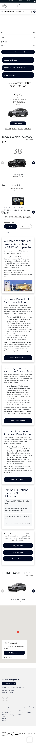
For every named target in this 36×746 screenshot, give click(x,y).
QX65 (24, 395)
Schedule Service (17, 191)
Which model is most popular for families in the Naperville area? (16, 510)
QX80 (15, 397)
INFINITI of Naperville (4, 735)
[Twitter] (6, 699)
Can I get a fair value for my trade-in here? (17, 518)
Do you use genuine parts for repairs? (18, 524)
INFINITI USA (33, 734)
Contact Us (9, 684)
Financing (21, 707)
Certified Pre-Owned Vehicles (5, 719)
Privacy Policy (8, 734)
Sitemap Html (21, 734)
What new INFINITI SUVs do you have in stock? (17, 503)
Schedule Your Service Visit (18, 480)
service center (23, 440)
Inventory (5, 707)
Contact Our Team (18, 559)
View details (18, 124)
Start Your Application (18, 421)
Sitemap (16, 734)
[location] (34, 1)
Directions (29, 713)
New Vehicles (5, 710)
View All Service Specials (17, 189)
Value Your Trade (18, 553)
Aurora (12, 273)
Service (12, 707)
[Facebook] (3, 699)
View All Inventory (29, 140)
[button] (18, 633)
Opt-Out (29, 734)
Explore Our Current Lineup (18, 358)
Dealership (30, 707)
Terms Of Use (12, 735)
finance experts (8, 379)
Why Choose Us (18, 546)
